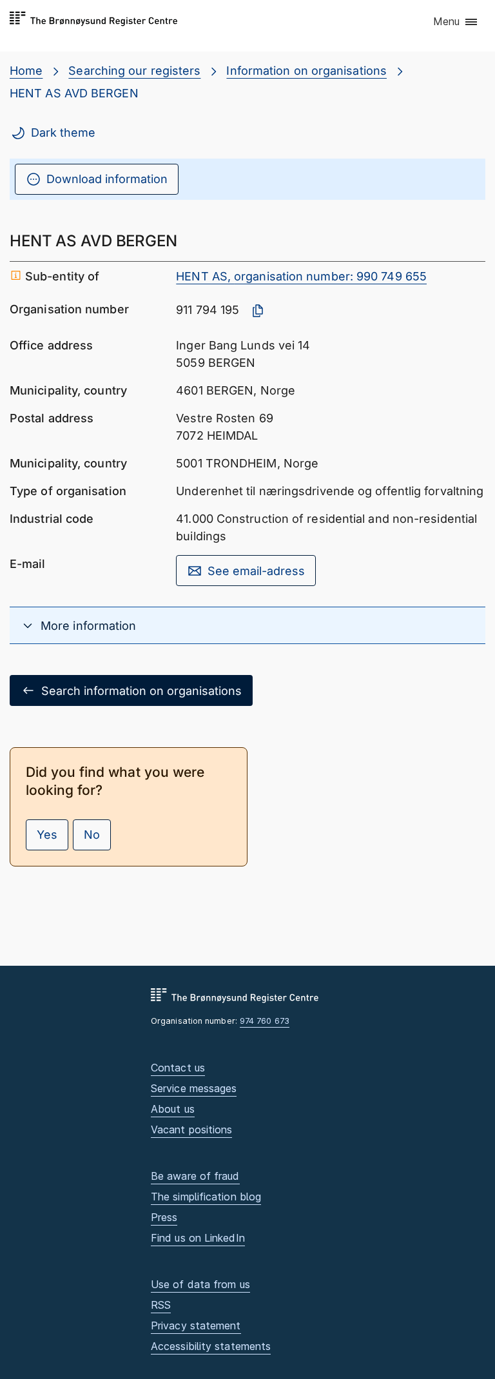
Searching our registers (134, 70)
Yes (47, 834)
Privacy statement (196, 1325)
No (92, 834)
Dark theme (63, 132)
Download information (107, 179)
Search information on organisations (141, 691)
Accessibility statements (211, 1346)
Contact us (178, 1067)
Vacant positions (191, 1129)
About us (173, 1108)
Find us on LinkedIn (198, 1237)
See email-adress (256, 571)
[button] (456, 22)
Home (26, 70)
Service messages (194, 1088)
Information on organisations (306, 70)
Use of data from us (200, 1284)
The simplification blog (206, 1196)
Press (164, 1217)
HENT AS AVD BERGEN (74, 93)
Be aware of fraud (195, 1175)
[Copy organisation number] (257, 310)
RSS (161, 1304)
